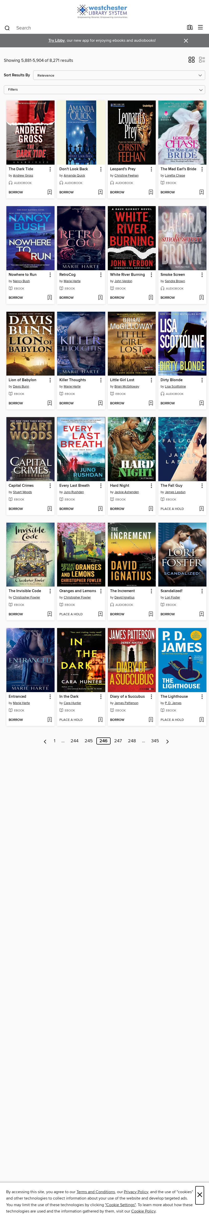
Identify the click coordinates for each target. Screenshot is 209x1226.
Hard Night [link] (119, 485)
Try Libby (56, 40)
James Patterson (126, 703)
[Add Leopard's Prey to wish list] (151, 192)
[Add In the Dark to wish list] (100, 720)
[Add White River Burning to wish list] (151, 298)
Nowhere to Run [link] (23, 275)
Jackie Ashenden (126, 492)
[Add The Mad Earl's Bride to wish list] (201, 192)
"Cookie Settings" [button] (120, 1204)
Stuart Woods (22, 492)
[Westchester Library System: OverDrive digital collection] (104, 11)
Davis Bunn (21, 386)
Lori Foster (172, 597)
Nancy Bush (21, 281)
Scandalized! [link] (171, 591)
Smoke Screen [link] (173, 275)
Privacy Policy (136, 1191)
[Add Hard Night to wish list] (151, 509)
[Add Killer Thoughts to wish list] (100, 403)
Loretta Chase (175, 176)
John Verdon (123, 281)
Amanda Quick (74, 176)
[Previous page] (45, 741)
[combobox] (94, 28)
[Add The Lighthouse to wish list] (201, 720)
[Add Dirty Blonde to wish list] (201, 403)
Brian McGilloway (126, 386)
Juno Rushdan (74, 492)
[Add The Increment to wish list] (151, 614)
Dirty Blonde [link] (171, 380)
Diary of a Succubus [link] (127, 696)
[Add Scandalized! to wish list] (201, 614)
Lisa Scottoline (175, 386)
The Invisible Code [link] (25, 591)
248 (132, 741)
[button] (191, 61)
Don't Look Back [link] (73, 169)
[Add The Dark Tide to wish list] (49, 192)
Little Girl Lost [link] (122, 380)
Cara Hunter (72, 703)
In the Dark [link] (69, 696)
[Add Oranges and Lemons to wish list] (100, 614)
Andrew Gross (23, 176)
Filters (13, 90)
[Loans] (190, 28)
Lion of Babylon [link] (22, 380)
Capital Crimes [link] (21, 485)
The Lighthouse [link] (174, 696)
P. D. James (173, 703)
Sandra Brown (175, 281)
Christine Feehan (126, 176)
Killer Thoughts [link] (72, 380)
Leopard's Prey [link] (123, 169)
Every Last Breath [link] (74, 485)
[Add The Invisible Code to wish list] (49, 614)
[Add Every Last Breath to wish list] (100, 509)
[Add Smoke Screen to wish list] (201, 298)
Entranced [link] (17, 696)
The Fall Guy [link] (171, 485)
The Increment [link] (122, 591)
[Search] (7, 28)
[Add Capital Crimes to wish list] (49, 509)
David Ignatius (124, 597)
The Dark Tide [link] (21, 169)
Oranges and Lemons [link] (77, 591)
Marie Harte (72, 281)
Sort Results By (17, 75)
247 (118, 741)
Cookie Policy (143, 1211)
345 (155, 741)
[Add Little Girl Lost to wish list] (151, 403)
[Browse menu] (200, 27)
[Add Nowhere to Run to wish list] (49, 298)
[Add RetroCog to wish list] (100, 298)
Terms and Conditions (95, 1191)
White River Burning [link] (127, 275)
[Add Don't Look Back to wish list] (100, 192)
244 (75, 741)
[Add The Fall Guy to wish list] (201, 509)
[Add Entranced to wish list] (49, 720)
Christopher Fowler (26, 597)
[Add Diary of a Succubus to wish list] (151, 720)
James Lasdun (175, 492)
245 (89, 741)
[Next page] (168, 741)
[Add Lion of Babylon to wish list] (49, 403)
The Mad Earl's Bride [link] (178, 169)
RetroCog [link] (67, 275)
